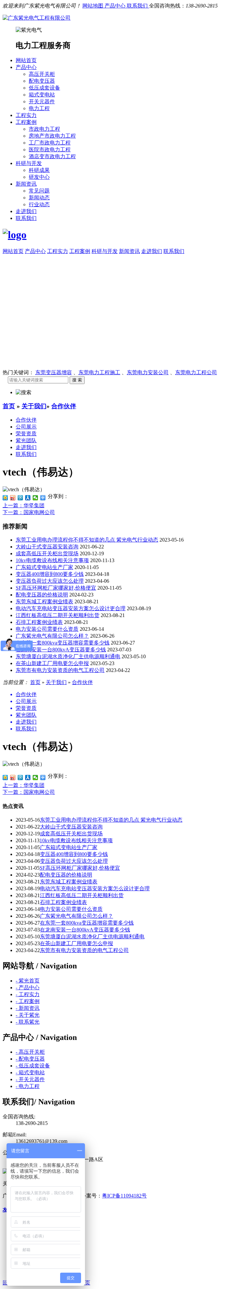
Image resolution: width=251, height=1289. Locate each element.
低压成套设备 (44, 88)
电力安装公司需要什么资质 (47, 629)
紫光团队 (26, 440)
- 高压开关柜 (30, 1052)
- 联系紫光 (28, 1022)
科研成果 (39, 170)
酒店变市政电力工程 (52, 156)
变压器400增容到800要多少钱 (50, 574)
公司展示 (26, 426)
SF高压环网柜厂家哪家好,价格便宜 (56, 588)
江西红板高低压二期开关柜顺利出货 (57, 615)
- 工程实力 (28, 994)
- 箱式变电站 (30, 1072)
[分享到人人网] (28, 497)
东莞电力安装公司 (148, 372)
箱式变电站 (42, 94)
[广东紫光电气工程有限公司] (37, 18)
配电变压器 (42, 81)
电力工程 (39, 108)
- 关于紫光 (28, 1015)
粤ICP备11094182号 (124, 1195)
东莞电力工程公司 (196, 372)
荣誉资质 (26, 433)
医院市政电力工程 (50, 149)
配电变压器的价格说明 (42, 594)
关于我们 (34, 406)
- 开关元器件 (30, 1079)
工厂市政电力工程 (50, 142)
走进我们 (26, 211)
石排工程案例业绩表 (39, 622)
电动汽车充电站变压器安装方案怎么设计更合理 (71, 608)
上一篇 (23, 505)
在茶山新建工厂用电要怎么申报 (52, 663)
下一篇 (29, 512)
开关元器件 (42, 101)
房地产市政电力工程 (52, 136)
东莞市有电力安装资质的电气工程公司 (60, 670)
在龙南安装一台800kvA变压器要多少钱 (61, 649)
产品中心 (116, 5)
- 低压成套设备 (33, 1065)
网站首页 (26, 60)
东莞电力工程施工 (99, 372)
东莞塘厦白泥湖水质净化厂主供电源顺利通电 (68, 656)
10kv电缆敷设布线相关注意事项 (52, 560)
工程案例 (26, 122)
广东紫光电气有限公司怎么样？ (52, 636)
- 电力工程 (28, 1086)
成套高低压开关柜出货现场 (47, 553)
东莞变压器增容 (53, 372)
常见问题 (39, 190)
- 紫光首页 (28, 980)
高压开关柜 (42, 74)
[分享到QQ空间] (5, 497)
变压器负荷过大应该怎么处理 (50, 581)
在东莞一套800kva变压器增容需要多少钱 (62, 642)
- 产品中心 (28, 987)
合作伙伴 (63, 406)
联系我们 (138, 5)
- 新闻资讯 (28, 1008)
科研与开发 (29, 163)
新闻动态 (39, 197)
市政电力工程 (44, 129)
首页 (9, 406)
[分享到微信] (35, 497)
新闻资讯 (26, 184)
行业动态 (39, 204)
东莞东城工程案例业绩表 (44, 601)
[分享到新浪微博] (13, 497)
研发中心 (39, 177)
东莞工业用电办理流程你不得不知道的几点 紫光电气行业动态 (87, 540)
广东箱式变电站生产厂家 (44, 567)
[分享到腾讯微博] (20, 497)
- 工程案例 (28, 1001)
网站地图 (93, 5)
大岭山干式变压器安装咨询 (47, 546)
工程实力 (26, 115)
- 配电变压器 (30, 1059)
